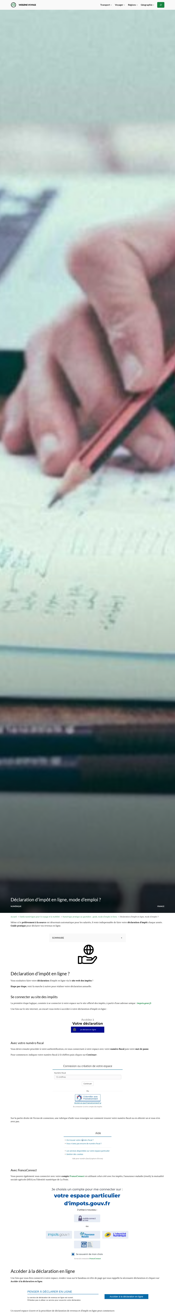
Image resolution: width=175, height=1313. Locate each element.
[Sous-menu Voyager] (124, 5)
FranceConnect (77, 1176)
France (160, 906)
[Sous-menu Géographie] (153, 5)
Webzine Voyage (27, 4)
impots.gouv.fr (144, 1003)
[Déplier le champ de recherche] (160, 5)
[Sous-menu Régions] (137, 5)
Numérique (16, 906)
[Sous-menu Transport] (111, 5)
